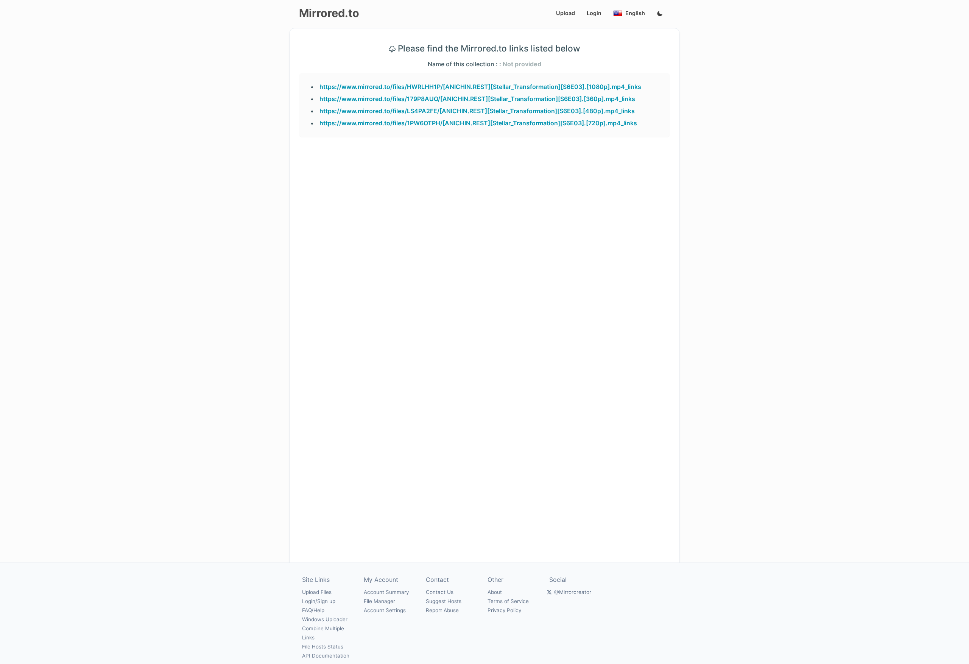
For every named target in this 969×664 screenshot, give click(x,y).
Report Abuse (442, 610)
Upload (565, 13)
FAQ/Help (313, 610)
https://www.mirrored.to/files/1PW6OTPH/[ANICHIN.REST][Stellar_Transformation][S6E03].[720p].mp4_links (478, 123)
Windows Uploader (324, 619)
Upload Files (317, 592)
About (495, 592)
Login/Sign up (318, 601)
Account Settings (385, 610)
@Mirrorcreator (572, 592)
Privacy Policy (504, 610)
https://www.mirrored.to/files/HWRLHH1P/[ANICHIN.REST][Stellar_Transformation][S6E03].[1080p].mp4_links (480, 86)
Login (594, 13)
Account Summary (386, 592)
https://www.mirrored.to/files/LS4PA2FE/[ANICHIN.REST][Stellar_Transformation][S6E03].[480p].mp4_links (477, 111)
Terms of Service (508, 601)
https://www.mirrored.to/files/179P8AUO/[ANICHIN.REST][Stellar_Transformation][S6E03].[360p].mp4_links (477, 99)
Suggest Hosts (443, 601)
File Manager (379, 601)
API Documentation (325, 656)
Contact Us (439, 592)
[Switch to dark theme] (659, 14)
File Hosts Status (322, 647)
